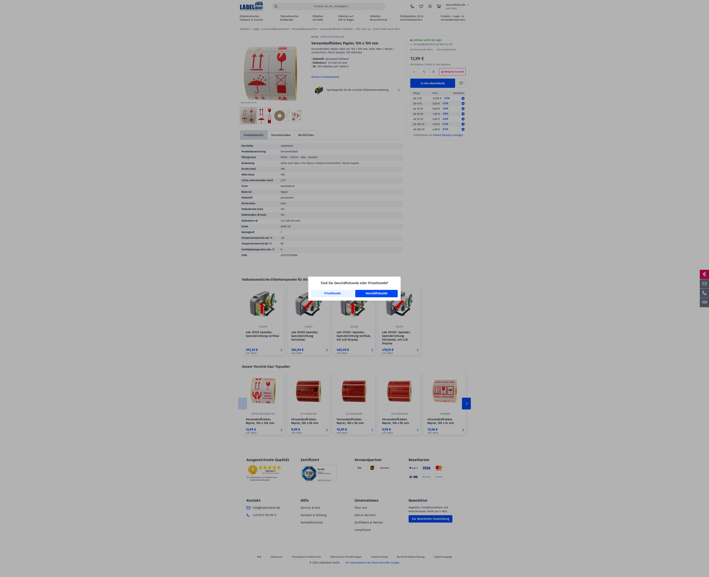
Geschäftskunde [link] (377, 293)
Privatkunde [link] (332, 293)
